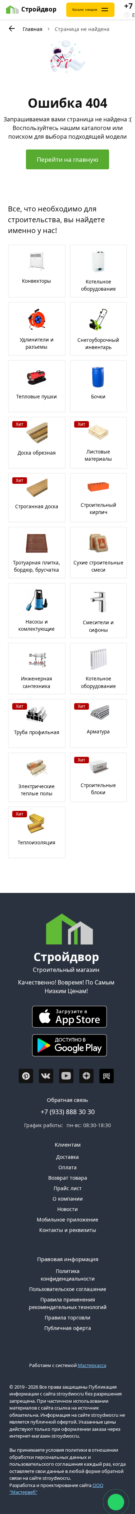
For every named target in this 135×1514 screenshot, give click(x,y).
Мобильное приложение (67, 1219)
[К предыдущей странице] (11, 28)
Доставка (67, 1156)
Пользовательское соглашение (67, 1289)
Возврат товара (67, 1177)
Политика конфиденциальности (68, 1275)
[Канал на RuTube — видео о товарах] (106, 1076)
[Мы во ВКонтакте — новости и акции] (46, 1076)
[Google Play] (66, 1047)
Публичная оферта (67, 1328)
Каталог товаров (84, 10)
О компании (68, 1198)
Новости (67, 1209)
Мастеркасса (92, 1365)
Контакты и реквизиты (67, 1230)
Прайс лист (68, 1188)
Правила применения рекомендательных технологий (68, 1303)
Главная (32, 29)
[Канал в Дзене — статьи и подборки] (86, 1076)
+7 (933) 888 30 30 (68, 1111)
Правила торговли (67, 1317)
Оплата (67, 1167)
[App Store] (66, 1018)
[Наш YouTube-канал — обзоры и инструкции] (66, 1076)
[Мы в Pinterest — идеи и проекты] (26, 1076)
